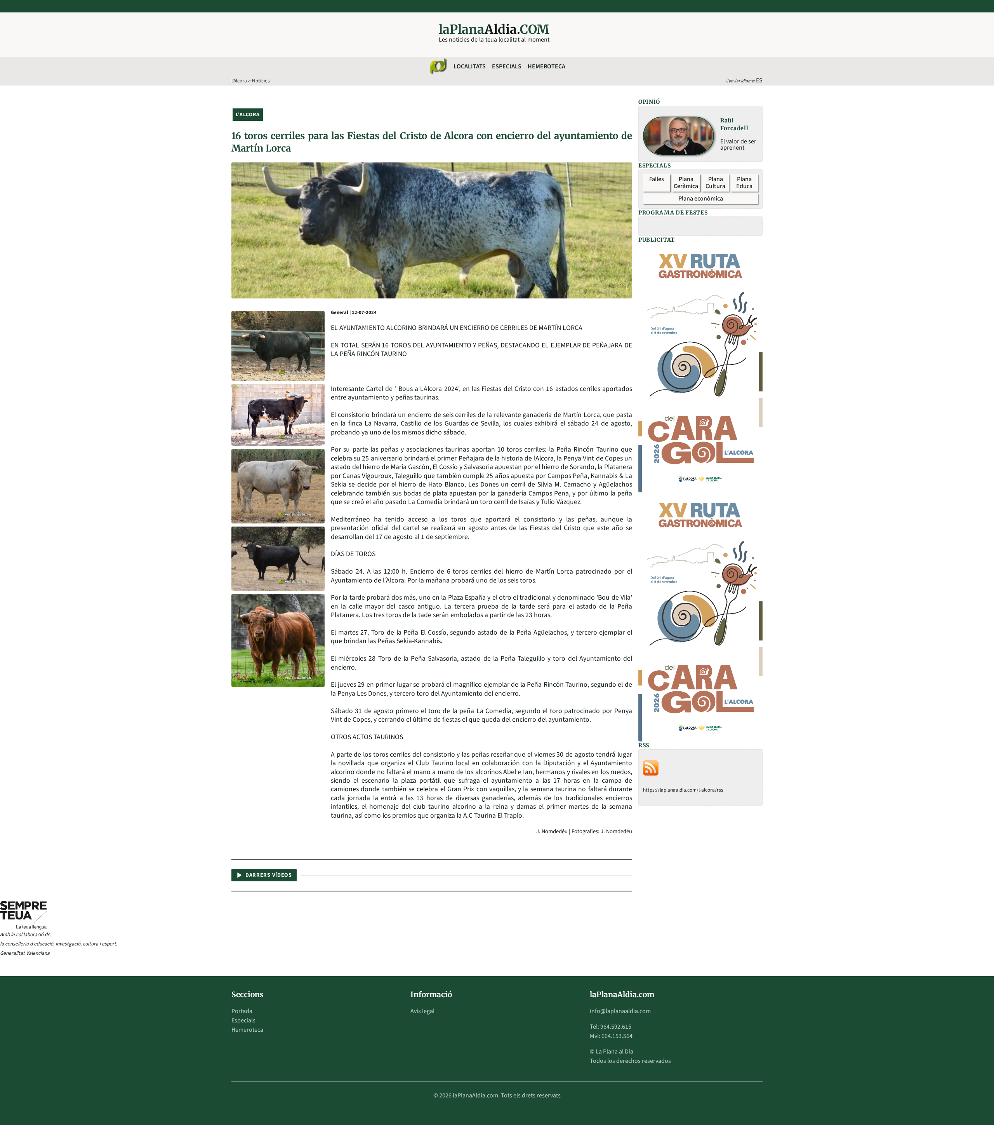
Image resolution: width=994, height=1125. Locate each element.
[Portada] (438, 66)
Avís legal (422, 1011)
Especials (506, 66)
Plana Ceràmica (686, 182)
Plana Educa (744, 182)
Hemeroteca (546, 66)
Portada (241, 1011)
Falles (656, 179)
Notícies (261, 80)
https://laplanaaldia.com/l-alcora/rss (683, 790)
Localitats (470, 66)
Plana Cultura (715, 182)
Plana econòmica (700, 198)
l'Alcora (239, 80)
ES (759, 80)
